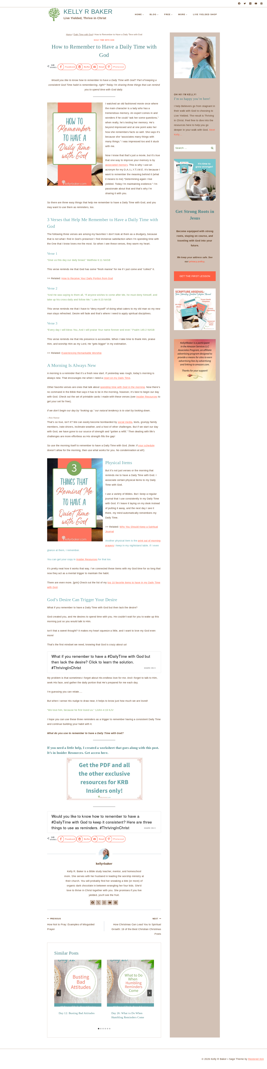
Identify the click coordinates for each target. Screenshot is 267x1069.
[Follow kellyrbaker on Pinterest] (115, 902)
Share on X (149, 668)
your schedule (146, 445)
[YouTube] (256, 3)
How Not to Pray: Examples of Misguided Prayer (71, 924)
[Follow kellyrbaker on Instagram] (104, 902)
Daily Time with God (104, 40)
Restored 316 (256, 1059)
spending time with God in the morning (122, 387)
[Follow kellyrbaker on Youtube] (109, 902)
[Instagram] (250, 3)
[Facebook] (239, 3)
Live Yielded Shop (205, 14)
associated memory (116, 165)
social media (125, 422)
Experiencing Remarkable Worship (81, 353)
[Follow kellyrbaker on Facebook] (92, 902)
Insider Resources (146, 396)
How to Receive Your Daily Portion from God (87, 278)
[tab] (98, 1028)
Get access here (96, 753)
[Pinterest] (261, 3)
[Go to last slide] (58, 993)
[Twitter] (245, 3)
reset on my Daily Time (117, 378)
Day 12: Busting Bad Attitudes (77, 1013)
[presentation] (77, 983)
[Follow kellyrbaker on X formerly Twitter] (98, 902)
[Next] (149, 993)
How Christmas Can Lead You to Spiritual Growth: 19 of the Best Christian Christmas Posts (136, 926)
